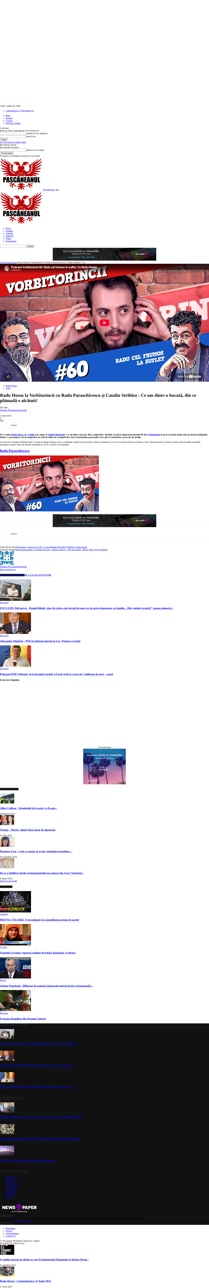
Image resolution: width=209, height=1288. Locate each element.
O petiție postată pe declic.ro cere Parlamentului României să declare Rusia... (44, 1259)
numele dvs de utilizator (37, 133)
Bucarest (4, 1013)
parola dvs (31, 136)
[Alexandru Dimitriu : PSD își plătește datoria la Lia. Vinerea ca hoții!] (15, 633)
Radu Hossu (11, 262)
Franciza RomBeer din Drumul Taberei (23, 1018)
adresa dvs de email (35, 150)
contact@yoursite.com (23, 1221)
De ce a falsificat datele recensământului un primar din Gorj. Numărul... (42, 873)
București (4, 602)
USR (8, 388)
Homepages (11, 241)
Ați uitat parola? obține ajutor (13, 142)
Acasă (3, 262)
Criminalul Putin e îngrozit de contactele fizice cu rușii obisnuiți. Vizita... (42, 1117)
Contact (9, 120)
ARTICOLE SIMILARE (12, 575)
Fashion (9, 231)
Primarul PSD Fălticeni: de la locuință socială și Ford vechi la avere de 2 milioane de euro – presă (56, 674)
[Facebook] (27, 425)
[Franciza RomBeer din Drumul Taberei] (15, 1010)
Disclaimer (10, 1228)
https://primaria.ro (8, 569)
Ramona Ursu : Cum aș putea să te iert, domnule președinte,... (36, 851)
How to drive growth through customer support (28, 1160)
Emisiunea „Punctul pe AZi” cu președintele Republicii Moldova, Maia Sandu (52, 547)
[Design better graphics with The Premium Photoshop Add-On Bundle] (7, 1133)
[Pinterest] (47, 425)
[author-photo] (7, 564)
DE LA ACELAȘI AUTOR (37, 575)
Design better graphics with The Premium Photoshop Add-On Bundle (40, 1138)
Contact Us (11, 1236)
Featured (4, 914)
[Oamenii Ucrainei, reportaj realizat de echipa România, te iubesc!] (15, 944)
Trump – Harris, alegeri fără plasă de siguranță (27, 829)
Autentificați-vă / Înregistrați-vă (20, 110)
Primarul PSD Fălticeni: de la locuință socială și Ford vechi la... (37, 1086)
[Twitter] (37, 425)
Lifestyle (10, 236)
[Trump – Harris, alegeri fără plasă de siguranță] (7, 824)
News (8, 228)
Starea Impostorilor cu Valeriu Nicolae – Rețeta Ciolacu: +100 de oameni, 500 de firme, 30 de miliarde (61, 549)
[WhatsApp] (58, 425)
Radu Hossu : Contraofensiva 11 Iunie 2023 (25, 1281)
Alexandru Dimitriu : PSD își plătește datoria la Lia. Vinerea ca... (38, 1065)
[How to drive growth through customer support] (7, 1155)
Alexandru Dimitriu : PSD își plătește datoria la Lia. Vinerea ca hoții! (40, 641)
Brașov (3, 980)
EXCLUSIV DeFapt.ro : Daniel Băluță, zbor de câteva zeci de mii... (39, 1043)
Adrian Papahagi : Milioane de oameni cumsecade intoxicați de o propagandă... (46, 985)
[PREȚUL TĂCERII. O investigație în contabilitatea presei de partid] (15, 911)
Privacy (9, 1231)
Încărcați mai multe (8, 881)
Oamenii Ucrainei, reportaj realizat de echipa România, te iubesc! (38, 952)
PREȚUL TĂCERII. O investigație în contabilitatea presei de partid (39, 919)
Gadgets (9, 233)
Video (8, 238)
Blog (8, 115)
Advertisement (12, 1233)
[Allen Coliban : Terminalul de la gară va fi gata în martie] (7, 803)
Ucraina (3, 947)
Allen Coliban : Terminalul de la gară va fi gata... (28, 808)
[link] (17, 434)
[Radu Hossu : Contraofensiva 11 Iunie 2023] (7, 1275)
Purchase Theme (13, 123)
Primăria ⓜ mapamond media (13, 410)
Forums (9, 118)
